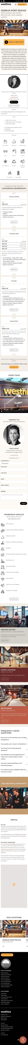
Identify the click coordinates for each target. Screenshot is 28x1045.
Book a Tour (14, 102)
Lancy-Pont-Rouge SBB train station (12, 844)
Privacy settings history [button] (7, 1028)
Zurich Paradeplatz (5, 979)
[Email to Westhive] (4, 1)
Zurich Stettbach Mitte (6, 985)
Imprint (3, 1023)
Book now (14, 222)
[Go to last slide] (2, 28)
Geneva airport (10, 829)
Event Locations (5, 1004)
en (18, 1)
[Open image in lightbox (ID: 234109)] (14, 798)
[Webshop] (24, 1)
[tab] (9, 34)
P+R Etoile (22, 836)
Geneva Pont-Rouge (6, 974)
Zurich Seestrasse (5, 983)
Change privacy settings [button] (7, 1026)
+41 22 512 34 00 (14, 97)
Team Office (4, 995)
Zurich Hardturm (5, 978)
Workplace (3, 993)
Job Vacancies (4, 1034)
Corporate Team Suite (6, 997)
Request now (14, 309)
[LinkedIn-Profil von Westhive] (18, 1040)
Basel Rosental (4, 973)
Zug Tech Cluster (5, 976)
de (16, 1)
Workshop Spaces (5, 1002)
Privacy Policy (4, 1025)
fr (20, 1)
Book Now (21, 4)
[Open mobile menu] (15, 4)
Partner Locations (5, 986)
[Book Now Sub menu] (25, 4)
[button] (14, 738)
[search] (26, 1)
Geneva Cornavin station (7, 849)
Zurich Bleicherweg (6, 981)
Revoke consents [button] (5, 1030)
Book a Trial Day (14, 105)
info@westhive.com (14, 99)
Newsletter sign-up (7, 954)
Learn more (5, 640)
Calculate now (14, 367)
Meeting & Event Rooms (7, 1000)
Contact (3, 1033)
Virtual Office (4, 998)
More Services (14, 599)
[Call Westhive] (2, 1)
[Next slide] (26, 28)
